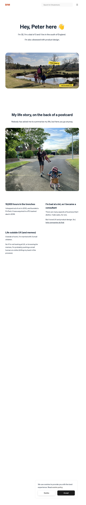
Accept (66, 493)
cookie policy (57, 487)
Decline (46, 493)
